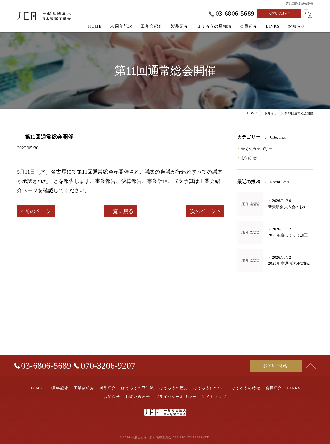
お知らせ (249, 158)
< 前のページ (36, 211)
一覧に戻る (121, 211)
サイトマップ (214, 397)
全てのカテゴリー (257, 149)
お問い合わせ (279, 13)
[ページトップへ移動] (311, 366)
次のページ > (205, 211)
